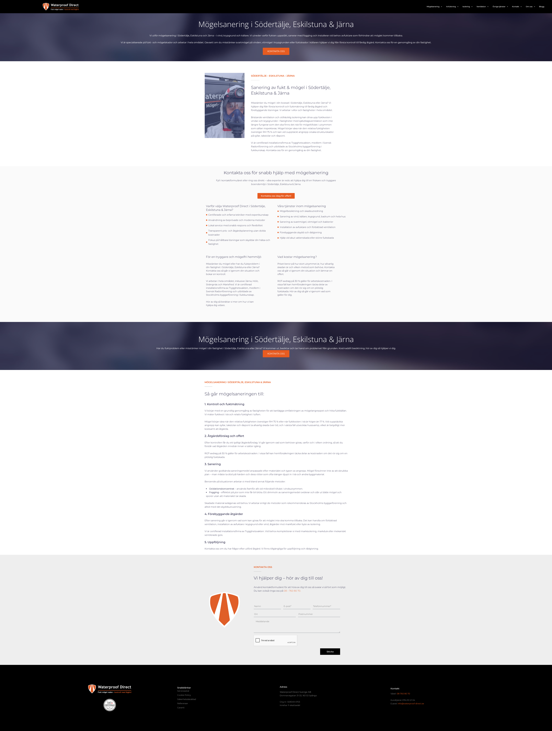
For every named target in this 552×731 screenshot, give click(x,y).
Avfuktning (451, 6)
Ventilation (481, 6)
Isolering (466, 6)
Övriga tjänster (499, 6)
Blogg (541, 6)
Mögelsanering (433, 6)
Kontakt (515, 6)
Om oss (529, 6)
